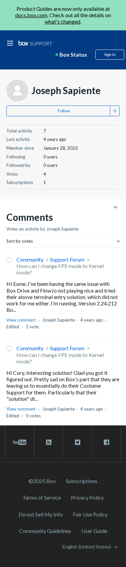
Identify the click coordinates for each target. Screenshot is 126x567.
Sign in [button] (110, 54)
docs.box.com (31, 15)
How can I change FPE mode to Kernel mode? (60, 269)
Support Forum (67, 259)
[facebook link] (106, 442)
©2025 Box (42, 481)
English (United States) (87, 546)
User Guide (94, 531)
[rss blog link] (48, 442)
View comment (21, 320)
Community (29, 259)
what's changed (62, 21)
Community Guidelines (45, 531)
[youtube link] (19, 442)
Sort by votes (19, 241)
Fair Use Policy (90, 514)
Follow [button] (64, 110)
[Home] (35, 43)
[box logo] (35, 43)
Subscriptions (81, 481)
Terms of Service (42, 497)
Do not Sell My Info (40, 514)
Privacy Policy (87, 497)
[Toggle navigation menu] (115, 207)
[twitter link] (77, 442)
